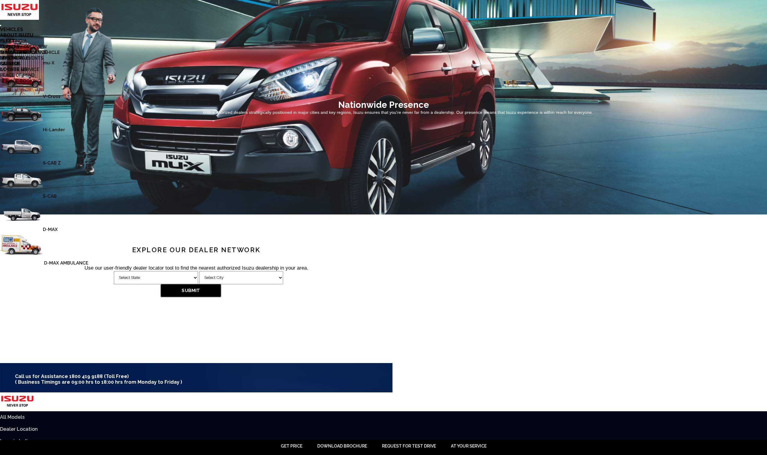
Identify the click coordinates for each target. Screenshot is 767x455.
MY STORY (12, 58)
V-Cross (52, 96)
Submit (191, 290)
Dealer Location (19, 429)
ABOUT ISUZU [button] (16, 35)
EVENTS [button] (9, 46)
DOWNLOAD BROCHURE (342, 446)
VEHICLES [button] (11, 29)
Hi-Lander (54, 129)
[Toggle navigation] (0, 25)
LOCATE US (13, 69)
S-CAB (50, 196)
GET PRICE (291, 446)
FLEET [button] (7, 41)
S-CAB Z (52, 163)
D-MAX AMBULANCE (65, 263)
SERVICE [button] (10, 63)
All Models (12, 417)
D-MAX (50, 229)
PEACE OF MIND (17, 75)
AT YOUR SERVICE (469, 446)
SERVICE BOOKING (20, 81)
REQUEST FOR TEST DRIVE (409, 446)
